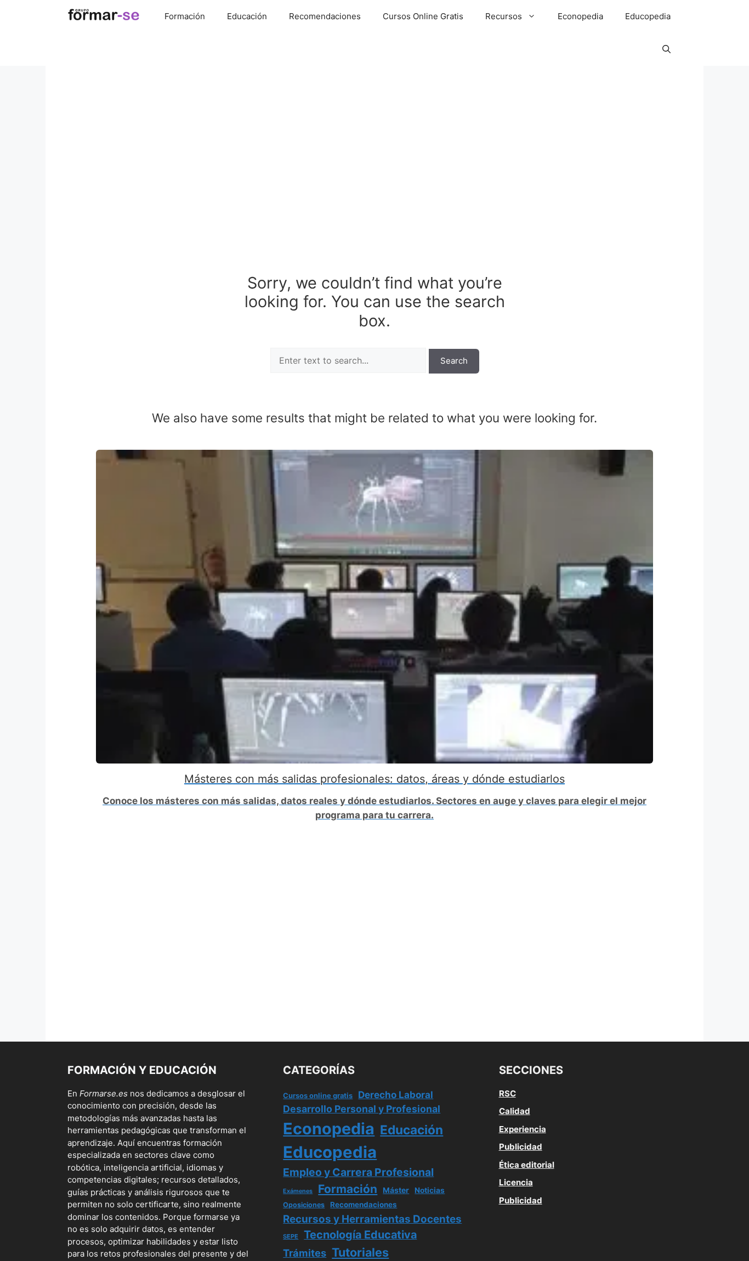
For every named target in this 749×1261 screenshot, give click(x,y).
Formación (184, 16)
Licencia (516, 1182)
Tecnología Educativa (360, 1234)
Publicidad (520, 1146)
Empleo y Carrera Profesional (358, 1172)
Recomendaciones (325, 16)
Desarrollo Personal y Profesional (361, 1109)
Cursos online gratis (318, 1096)
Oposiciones (304, 1205)
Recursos (503, 16)
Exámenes (298, 1191)
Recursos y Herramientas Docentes (372, 1219)
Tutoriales (360, 1252)
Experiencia (522, 1129)
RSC (507, 1093)
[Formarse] (103, 16)
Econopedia (580, 16)
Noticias (430, 1190)
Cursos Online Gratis (423, 16)
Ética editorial (526, 1165)
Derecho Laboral (395, 1094)
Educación (247, 16)
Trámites (304, 1253)
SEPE (290, 1236)
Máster (396, 1190)
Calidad (514, 1111)
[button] (666, 49)
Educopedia (648, 16)
